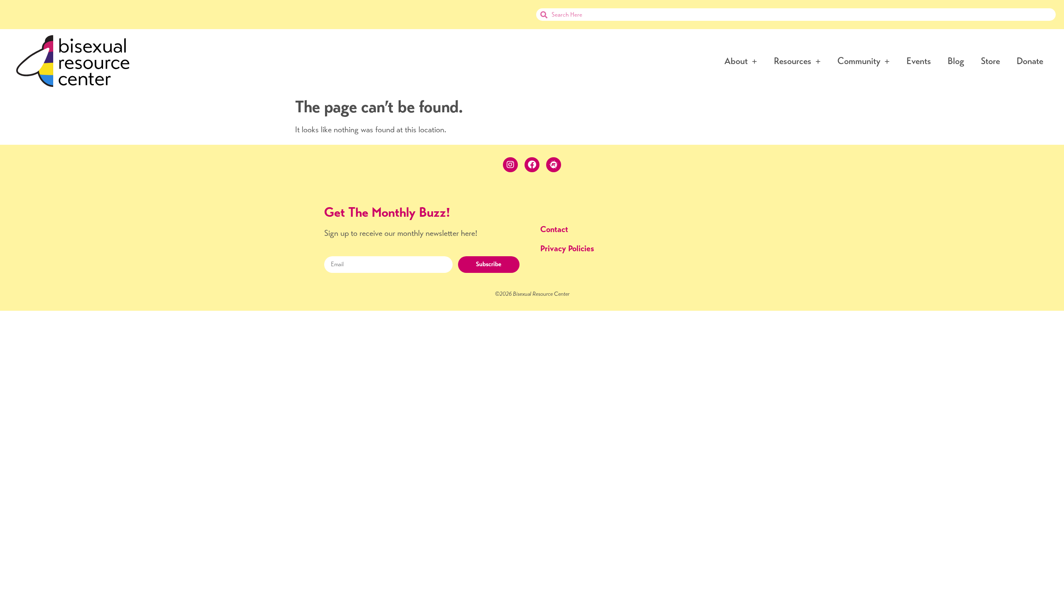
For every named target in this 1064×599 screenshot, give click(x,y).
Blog (956, 61)
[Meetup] (553, 164)
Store (990, 61)
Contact (554, 229)
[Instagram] (510, 164)
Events (918, 61)
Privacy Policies (567, 248)
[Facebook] (532, 164)
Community (858, 61)
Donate (1030, 61)
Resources (792, 61)
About (736, 61)
